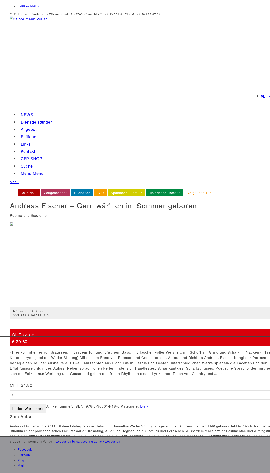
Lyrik (144, 406)
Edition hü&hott (30, 6)
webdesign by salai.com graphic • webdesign (88, 441)
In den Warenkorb (27, 408)
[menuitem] (29, 193)
